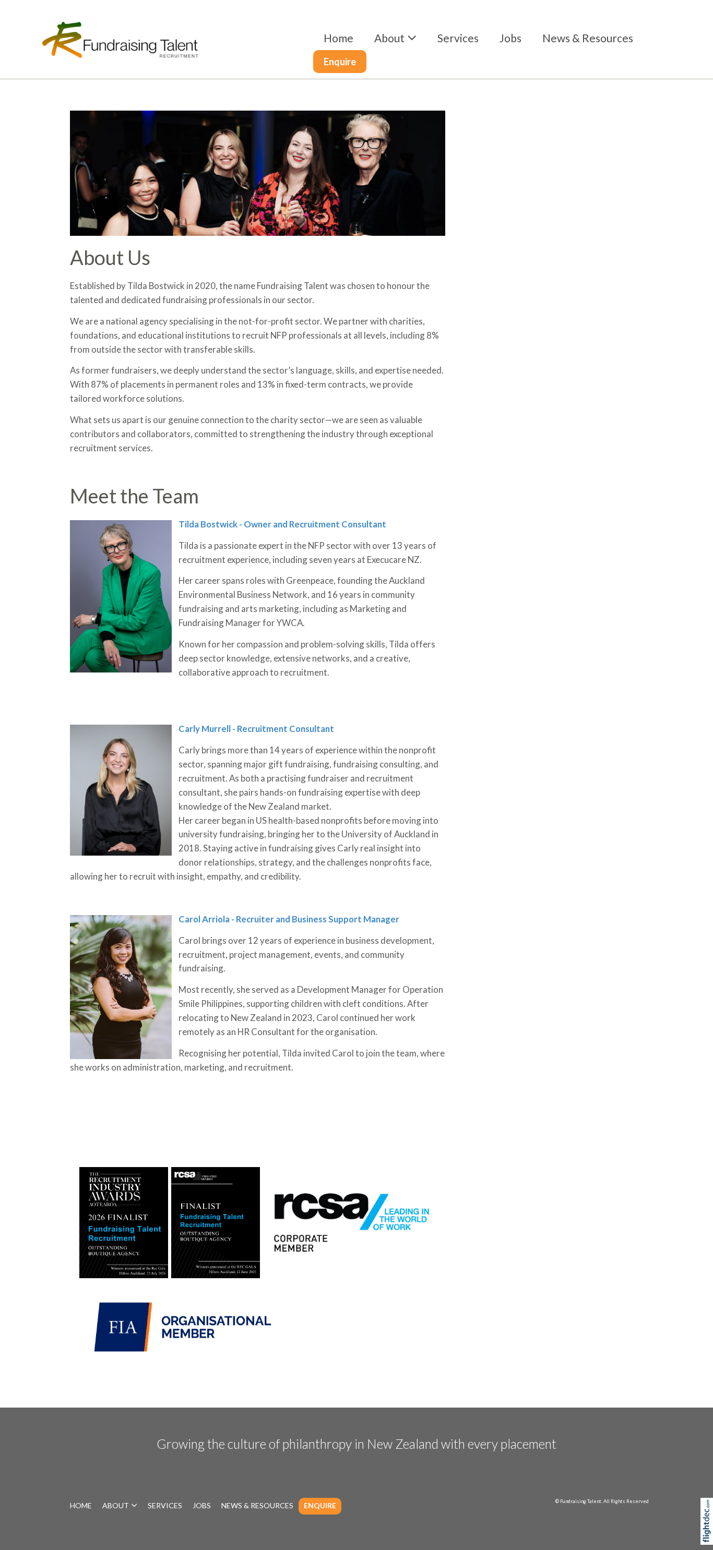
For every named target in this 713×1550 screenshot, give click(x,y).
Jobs (510, 37)
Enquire (340, 61)
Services (458, 37)
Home (338, 37)
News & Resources (587, 37)
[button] (709, 1536)
